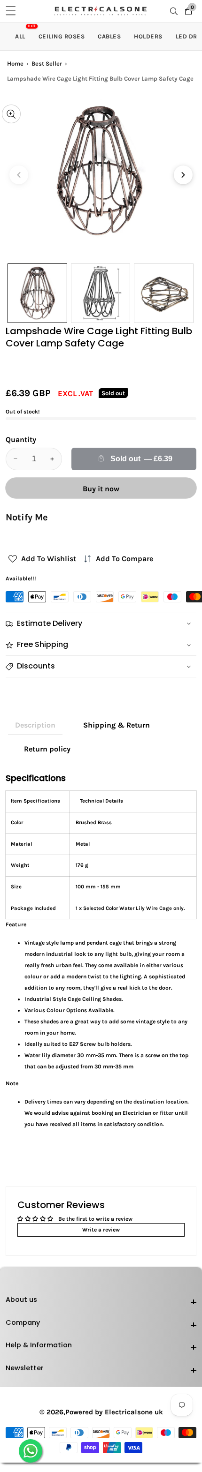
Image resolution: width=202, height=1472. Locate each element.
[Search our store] (175, 11)
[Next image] (183, 174)
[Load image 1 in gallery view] (37, 293)
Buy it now (101, 488)
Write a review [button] (101, 1229)
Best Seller (46, 63)
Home (15, 63)
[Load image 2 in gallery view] (101, 293)
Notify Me (27, 517)
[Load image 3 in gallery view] (164, 293)
